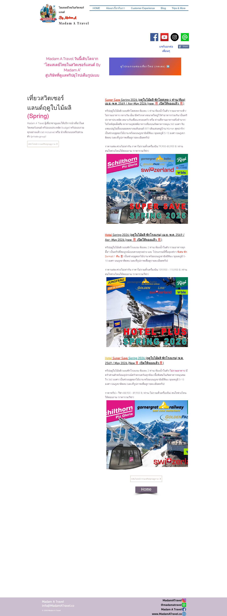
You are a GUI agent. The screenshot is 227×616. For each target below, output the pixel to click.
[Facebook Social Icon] (154, 37)
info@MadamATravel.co (58, 605)
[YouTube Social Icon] (164, 37)
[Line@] (185, 37)
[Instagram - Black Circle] (175, 37)
